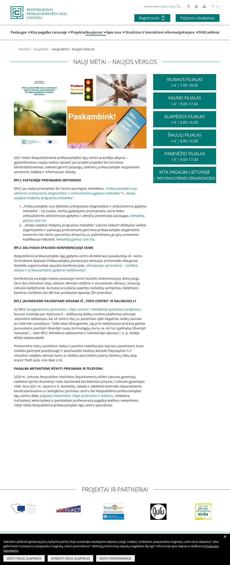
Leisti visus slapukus (24, 558)
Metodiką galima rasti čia (75, 239)
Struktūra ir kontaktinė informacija (153, 32)
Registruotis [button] (149, 18)
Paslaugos (19, 32)
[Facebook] (188, 6)
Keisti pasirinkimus (115, 558)
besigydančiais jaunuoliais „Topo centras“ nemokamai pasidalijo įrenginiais (83, 309)
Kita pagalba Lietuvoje (49, 32)
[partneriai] (16, 508)
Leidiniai (212, 32)
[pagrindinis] (39, 12)
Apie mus (113, 32)
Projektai (78, 32)
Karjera (189, 32)
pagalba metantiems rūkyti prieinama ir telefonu (76, 396)
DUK (202, 32)
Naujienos (94, 32)
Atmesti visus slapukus (70, 558)
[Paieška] (178, 6)
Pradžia (24, 49)
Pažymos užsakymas (197, 18)
